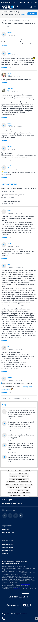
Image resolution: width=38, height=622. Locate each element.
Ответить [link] (4, 46)
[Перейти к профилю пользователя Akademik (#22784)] (3, 90)
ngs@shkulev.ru (25, 584)
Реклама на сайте (8, 544)
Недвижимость (6, 2)
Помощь (5, 553)
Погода (29, 2)
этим (6, 173)
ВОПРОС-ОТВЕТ (26, 20)
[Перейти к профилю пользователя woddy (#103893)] (3, 75)
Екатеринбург (6, 529)
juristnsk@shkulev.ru (24, 587)
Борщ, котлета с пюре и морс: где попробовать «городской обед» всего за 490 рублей (21, 436)
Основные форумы (14, 20)
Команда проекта (8, 547)
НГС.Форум (4, 20)
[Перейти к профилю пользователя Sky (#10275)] (3, 348)
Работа (15, 2)
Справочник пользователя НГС (13, 503)
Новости (22, 2)
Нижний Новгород (8, 532)
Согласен (32, 14)
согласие (22, 14)
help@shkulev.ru (16, 588)
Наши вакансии (7, 550)
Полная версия (7, 500)
